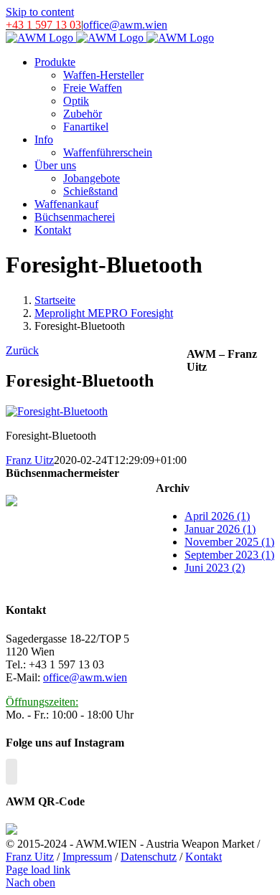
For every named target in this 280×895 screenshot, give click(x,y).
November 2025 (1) (229, 542)
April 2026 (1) (217, 516)
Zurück (22, 350)
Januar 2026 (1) (220, 529)
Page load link (38, 869)
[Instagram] (11, 772)
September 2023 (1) (229, 555)
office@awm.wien (125, 25)
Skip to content (40, 12)
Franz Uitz (30, 460)
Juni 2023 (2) (215, 568)
